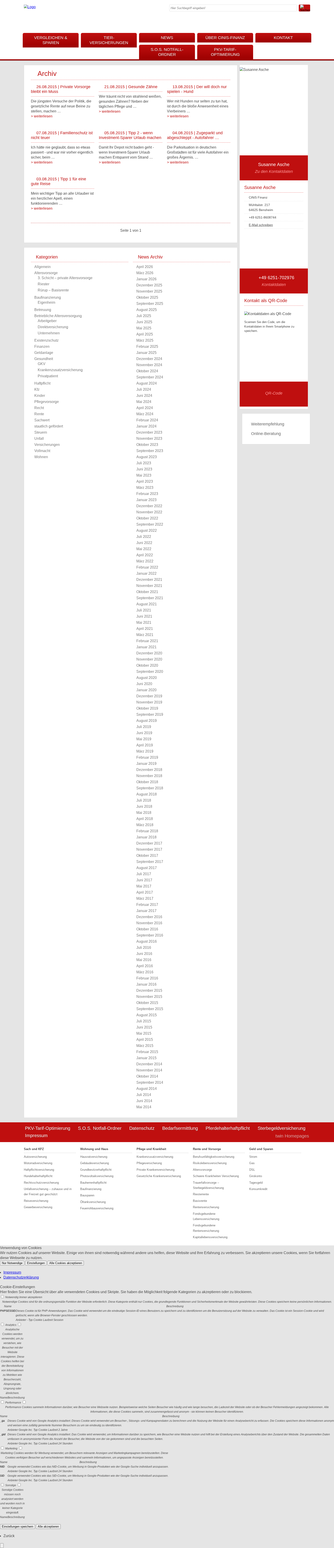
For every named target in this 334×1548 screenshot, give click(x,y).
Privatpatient (48, 376)
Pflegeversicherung (149, 1163)
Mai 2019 (143, 739)
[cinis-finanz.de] (30, 7)
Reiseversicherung (36, 1201)
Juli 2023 (143, 463)
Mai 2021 (143, 622)
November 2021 (149, 586)
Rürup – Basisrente (53, 290)
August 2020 (146, 678)
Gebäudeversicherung (94, 1163)
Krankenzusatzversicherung (60, 370)
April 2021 (144, 629)
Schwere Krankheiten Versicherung (216, 1176)
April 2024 (144, 408)
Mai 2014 (143, 1107)
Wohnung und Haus (94, 1149)
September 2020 (149, 671)
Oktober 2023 (147, 445)
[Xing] (308, 22)
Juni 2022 (144, 543)
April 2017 (144, 892)
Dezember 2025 (149, 285)
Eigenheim (46, 302)
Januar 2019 (146, 763)
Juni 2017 (144, 880)
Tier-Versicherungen (109, 40)
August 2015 (146, 1015)
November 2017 (149, 849)
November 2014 (149, 1070)
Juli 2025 (143, 316)
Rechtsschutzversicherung (41, 1182)
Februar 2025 (147, 346)
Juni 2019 (144, 733)
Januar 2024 (146, 426)
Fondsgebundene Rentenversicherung (206, 1228)
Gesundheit (43, 359)
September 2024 (149, 377)
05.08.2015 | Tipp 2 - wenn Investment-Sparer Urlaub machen (130, 135)
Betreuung (42, 310)
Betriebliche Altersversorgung (58, 316)
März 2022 (144, 561)
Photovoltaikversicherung (96, 1176)
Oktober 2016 (147, 929)
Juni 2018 (144, 806)
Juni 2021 (144, 616)
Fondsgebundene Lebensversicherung (206, 1216)
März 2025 (144, 340)
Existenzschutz (46, 340)
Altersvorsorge (46, 273)
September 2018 (149, 788)
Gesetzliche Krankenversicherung (159, 1176)
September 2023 (149, 451)
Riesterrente (201, 1194)
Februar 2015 (147, 1052)
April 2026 (144, 267)
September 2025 (149, 304)
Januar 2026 (146, 279)
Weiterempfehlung (267, 424)
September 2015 (149, 1009)
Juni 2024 (144, 396)
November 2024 (149, 365)
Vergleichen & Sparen (50, 40)
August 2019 (146, 721)
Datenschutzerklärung (21, 1277)
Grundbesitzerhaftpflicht (96, 1169)
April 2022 (144, 555)
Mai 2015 (143, 1033)
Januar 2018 (146, 837)
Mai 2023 (143, 475)
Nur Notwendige (12, 1263)
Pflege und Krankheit (151, 1149)
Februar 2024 (147, 420)
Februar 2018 (147, 831)
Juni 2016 (144, 954)
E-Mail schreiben (261, 225)
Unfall (39, 438)
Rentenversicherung (206, 1207)
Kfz (37, 389)
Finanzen (42, 346)
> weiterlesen (41, 116)
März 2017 (144, 898)
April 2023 (144, 481)
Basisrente (200, 1201)
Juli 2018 (143, 800)
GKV (41, 364)
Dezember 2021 (149, 579)
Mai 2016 (143, 960)
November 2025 (149, 291)
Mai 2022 (143, 549)
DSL (252, 1169)
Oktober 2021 (147, 592)
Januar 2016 (146, 984)
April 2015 (144, 1039)
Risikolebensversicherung (210, 1163)
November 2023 (149, 438)
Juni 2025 (144, 322)
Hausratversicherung (93, 1156)
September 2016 (149, 935)
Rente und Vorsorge (207, 1149)
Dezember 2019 (149, 696)
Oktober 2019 (147, 708)
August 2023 (146, 457)
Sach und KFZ (34, 1149)
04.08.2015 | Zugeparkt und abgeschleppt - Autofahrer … (195, 135)
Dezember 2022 (149, 506)
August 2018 (146, 794)
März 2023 (144, 487)
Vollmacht (42, 451)
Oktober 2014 (147, 1076)
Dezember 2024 (149, 359)
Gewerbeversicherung (38, 1207)
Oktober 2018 (147, 782)
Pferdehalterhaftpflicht (228, 1128)
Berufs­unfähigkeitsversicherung (213, 1156)
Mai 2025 (143, 328)
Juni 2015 (144, 1027)
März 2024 (144, 414)
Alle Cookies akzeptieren (65, 1263)
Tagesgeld (256, 1182)
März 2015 (144, 1046)
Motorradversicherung (38, 1163)
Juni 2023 (144, 469)
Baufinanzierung (47, 297)
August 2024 (146, 383)
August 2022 (146, 530)
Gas (252, 1163)
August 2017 (146, 868)
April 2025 (144, 334)
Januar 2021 (146, 647)
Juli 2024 (143, 389)
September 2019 (149, 714)
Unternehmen (49, 333)
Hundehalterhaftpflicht (38, 1176)
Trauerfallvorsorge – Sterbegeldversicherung (208, 1185)
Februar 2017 (147, 905)
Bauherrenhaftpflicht (93, 1182)
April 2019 (144, 745)
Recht (39, 408)
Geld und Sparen (261, 1149)
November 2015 (149, 997)
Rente (39, 414)
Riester (43, 284)
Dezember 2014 (149, 1064)
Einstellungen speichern (17, 1526)
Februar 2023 (147, 494)
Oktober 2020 (147, 665)
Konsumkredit (258, 1189)
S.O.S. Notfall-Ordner (167, 52)
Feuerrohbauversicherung (96, 1208)
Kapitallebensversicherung (210, 1237)
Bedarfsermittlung (180, 1128)
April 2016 (144, 966)
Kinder (39, 396)
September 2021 (149, 598)
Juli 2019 (143, 727)
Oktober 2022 (147, 518)
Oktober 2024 (147, 371)
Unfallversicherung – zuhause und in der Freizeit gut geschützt (48, 1191)
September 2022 (149, 524)
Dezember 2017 (149, 843)
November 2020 (149, 659)
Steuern (40, 432)
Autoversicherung (35, 1156)
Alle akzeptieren (48, 1526)
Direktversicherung (53, 327)
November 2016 (149, 923)
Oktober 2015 (147, 1003)
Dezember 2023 (149, 432)
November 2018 (149, 776)
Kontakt (283, 37)
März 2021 (144, 635)
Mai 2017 (143, 886)
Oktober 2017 (147, 855)
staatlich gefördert (48, 426)
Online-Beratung (266, 433)
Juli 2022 (143, 537)
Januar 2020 (146, 690)
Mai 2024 (143, 402)
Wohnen (41, 457)
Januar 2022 (146, 573)
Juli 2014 (143, 1095)
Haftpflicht (42, 383)
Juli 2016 (143, 947)
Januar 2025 (146, 353)
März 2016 (144, 972)
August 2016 (146, 941)
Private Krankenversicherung (155, 1169)
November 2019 (149, 702)
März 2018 (144, 825)
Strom (253, 1156)
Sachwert (42, 420)
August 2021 (146, 604)
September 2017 (149, 862)
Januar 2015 (146, 1058)
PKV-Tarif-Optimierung (225, 52)
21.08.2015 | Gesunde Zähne (130, 86)
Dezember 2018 (149, 770)
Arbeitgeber (47, 321)
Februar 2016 (147, 978)
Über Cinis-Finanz (225, 37)
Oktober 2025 (147, 297)
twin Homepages (292, 1135)
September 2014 (149, 1082)
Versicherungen (47, 445)
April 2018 (144, 819)
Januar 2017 (146, 911)
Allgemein (42, 267)
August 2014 (146, 1089)
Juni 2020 (144, 684)
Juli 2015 (143, 1021)
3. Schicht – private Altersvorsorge (65, 278)
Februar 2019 (147, 757)
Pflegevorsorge (46, 402)
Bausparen (87, 1195)
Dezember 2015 (149, 990)
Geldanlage (43, 353)
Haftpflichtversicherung (39, 1169)
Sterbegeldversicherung (281, 1128)
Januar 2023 (146, 500)
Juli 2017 (143, 874)
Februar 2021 (147, 641)
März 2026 (144, 273)
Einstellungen (36, 1263)
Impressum (36, 1135)
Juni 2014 (144, 1101)
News (167, 37)
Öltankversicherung (93, 1202)
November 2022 (149, 512)
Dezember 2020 (149, 653)
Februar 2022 (147, 567)
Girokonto (255, 1176)
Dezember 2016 (149, 917)
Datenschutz (142, 1128)
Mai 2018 (143, 813)
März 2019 (144, 751)
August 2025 (146, 310)
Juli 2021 (143, 610)
